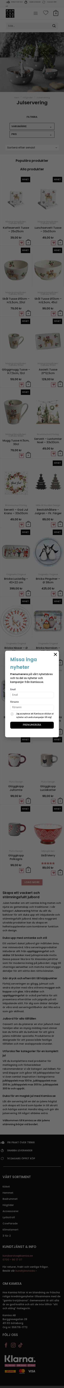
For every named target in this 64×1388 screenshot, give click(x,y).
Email (13, 689)
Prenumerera (32, 725)
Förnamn (14, 702)
